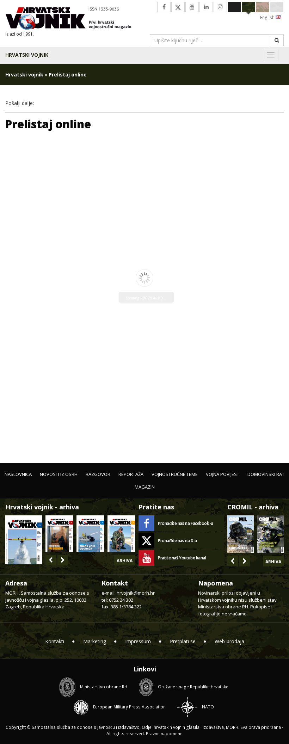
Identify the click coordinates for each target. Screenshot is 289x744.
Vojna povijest (222, 474)
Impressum (138, 641)
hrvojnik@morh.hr (136, 593)
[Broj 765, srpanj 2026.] (59, 533)
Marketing (94, 641)
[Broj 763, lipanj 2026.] (121, 533)
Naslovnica (18, 474)
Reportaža (130, 474)
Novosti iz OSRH (59, 474)
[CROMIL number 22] (270, 534)
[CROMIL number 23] (240, 534)
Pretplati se (183, 641)
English (268, 17)
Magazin (145, 487)
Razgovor (98, 474)
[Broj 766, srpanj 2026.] (23, 539)
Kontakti (54, 641)
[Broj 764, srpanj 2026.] (90, 533)
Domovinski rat (265, 474)
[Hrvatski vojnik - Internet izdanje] (72, 19)
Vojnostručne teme (175, 474)
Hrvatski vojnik (26, 54)
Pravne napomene (164, 734)
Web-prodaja (229, 641)
